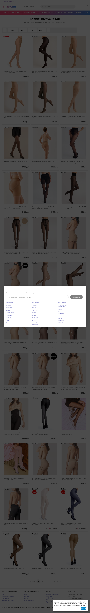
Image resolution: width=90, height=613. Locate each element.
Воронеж (8, 320)
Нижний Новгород (35, 323)
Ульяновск (61, 316)
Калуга (34, 315)
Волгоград (9, 318)
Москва (34, 320)
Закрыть (83, 288)
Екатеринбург (36, 302)
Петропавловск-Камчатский (63, 306)
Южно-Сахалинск (61, 319)
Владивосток (10, 312)
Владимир (9, 315)
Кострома (35, 318)
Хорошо (83, 608)
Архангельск (10, 302)
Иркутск (34, 310)
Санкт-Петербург (61, 312)
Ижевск (34, 307)
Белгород (9, 307)
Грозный (8, 323)
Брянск (8, 310)
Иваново (34, 305)
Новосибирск (62, 302)
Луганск (60, 323)
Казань (34, 312)
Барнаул (8, 305)
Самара (60, 309)
